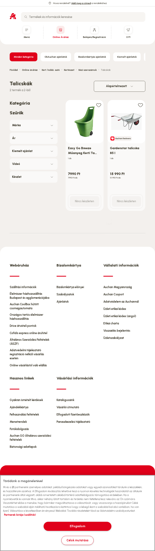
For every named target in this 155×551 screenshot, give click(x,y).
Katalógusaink (65, 400)
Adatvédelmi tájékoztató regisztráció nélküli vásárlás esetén (27, 354)
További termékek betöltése (109, 223)
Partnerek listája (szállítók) (20, 514)
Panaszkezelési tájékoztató (73, 422)
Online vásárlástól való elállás (28, 365)
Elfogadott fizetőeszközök (73, 414)
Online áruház (30, 70)
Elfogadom (77, 526)
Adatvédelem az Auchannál (121, 301)
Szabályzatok (65, 294)
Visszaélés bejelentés (116, 330)
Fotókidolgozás (19, 429)
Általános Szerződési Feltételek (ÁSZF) (29, 342)
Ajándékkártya (19, 407)
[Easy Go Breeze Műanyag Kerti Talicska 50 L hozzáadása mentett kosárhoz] (98, 104)
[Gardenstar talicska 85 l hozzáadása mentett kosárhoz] (140, 104)
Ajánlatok (63, 301)
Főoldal (14, 70)
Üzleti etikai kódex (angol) (119, 316)
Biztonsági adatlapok (23, 447)
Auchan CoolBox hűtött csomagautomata (24, 306)
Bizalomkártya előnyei (70, 287)
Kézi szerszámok (88, 70)
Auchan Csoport (113, 294)
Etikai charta (111, 323)
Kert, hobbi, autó (51, 70)
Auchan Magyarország (117, 287)
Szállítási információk (23, 287)
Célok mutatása (77, 540)
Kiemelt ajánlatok (127, 56)
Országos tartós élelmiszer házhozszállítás (26, 317)
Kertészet (69, 70)
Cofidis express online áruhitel (28, 333)
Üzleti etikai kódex (114, 309)
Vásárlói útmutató (68, 407)
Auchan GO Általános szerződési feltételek (30, 438)
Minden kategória (23, 56)
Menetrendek (18, 422)
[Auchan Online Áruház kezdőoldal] (13, 16)
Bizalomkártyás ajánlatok (92, 56)
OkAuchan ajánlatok (56, 56)
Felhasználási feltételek (24, 414)
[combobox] (83, 17)
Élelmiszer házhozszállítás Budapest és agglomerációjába (29, 296)
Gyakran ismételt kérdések (26, 400)
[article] (85, 155)
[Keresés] (26, 17)
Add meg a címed (81, 3)
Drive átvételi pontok (23, 326)
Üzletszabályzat (113, 338)
